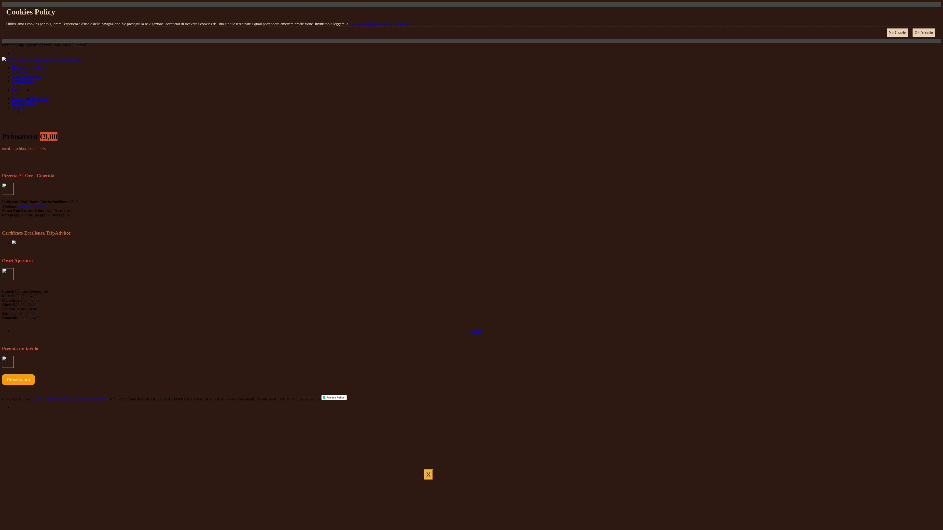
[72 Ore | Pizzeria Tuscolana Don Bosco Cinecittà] (42, 59)
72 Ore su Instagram (37, 94)
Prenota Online (23, 103)
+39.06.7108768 (31, 206)
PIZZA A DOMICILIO (30, 98)
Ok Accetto (924, 32)
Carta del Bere (23, 81)
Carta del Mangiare (27, 76)
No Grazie (897, 32)
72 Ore (476, 331)
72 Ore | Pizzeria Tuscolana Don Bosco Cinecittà (69, 399)
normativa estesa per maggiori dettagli (378, 24)
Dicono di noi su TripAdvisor (44, 85)
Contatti (18, 107)
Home (16, 68)
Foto (15, 90)
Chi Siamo (20, 72)
